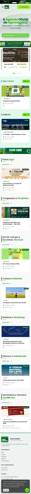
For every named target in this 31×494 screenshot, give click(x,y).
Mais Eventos (5, 164)
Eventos (3, 454)
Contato (3, 459)
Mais (25, 81)
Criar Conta (4, 468)
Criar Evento (25, 7)
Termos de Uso (5, 461)
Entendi (6, 490)
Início (2, 452)
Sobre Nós (3, 456)
